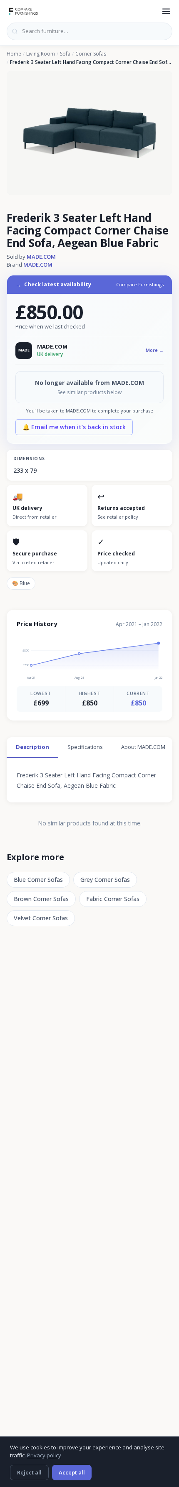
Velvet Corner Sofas (41, 918)
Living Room (40, 54)
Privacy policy (44, 1455)
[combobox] (89, 31)
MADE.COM (41, 256)
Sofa (65, 54)
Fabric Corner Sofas (112, 899)
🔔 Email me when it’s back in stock (74, 427)
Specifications (85, 747)
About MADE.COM (143, 747)
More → (155, 350)
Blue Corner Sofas (38, 880)
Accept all (72, 1472)
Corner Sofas (90, 54)
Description (32, 747)
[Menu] (166, 11)
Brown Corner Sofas (41, 899)
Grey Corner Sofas (105, 880)
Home (14, 54)
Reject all (29, 1472)
